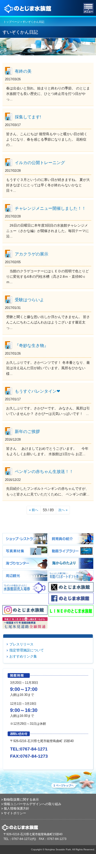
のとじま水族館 (28, 8)
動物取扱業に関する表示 (21, 799)
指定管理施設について (26, 650)
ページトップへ (72, 779)
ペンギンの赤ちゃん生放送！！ (44, 471)
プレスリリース (21, 644)
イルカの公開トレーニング (40, 162)
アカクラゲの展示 (31, 254)
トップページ (11, 21)
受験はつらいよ (29, 299)
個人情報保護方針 (16, 808)
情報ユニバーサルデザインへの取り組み (32, 804)
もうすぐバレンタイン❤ (37, 391)
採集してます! (28, 116)
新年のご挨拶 (27, 431)
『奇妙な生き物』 (31, 345)
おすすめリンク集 (23, 656)
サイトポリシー (15, 813)
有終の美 (23, 71)
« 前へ (33, 510)
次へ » (62, 510)
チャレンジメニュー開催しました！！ (50, 208)
